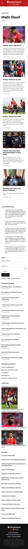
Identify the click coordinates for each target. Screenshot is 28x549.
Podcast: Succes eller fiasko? (12, 45)
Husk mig (5, 271)
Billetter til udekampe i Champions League (10, 500)
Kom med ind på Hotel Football (8, 514)
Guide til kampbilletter (7, 367)
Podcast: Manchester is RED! (12, 117)
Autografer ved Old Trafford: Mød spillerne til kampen (13, 459)
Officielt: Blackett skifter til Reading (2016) (12, 409)
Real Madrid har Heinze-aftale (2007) (11, 411)
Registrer (3, 278)
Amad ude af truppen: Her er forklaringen (10, 334)
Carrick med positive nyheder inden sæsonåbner (12, 357)
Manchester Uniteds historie (9, 378)
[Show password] (25, 268)
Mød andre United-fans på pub (9, 370)
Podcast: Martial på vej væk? (12, 79)
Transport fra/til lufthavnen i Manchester (10, 504)
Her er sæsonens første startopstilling (9, 339)
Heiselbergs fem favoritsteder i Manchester (11, 518)
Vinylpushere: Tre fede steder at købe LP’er (11, 473)
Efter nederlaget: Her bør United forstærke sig (11, 292)
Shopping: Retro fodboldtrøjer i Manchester (11, 487)
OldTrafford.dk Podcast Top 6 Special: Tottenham (12, 189)
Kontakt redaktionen (13, 532)
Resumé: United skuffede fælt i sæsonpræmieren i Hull (13, 328)
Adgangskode (4, 266)
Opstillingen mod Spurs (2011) (9, 386)
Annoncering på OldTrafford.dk (13, 534)
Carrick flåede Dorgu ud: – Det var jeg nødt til (11, 286)
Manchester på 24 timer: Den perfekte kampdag (12, 491)
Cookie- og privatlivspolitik (14, 536)
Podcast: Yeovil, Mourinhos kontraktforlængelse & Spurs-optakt (12, 152)
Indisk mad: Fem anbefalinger (8, 469)
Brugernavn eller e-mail (6, 260)
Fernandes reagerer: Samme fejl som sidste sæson (12, 323)
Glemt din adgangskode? (13, 278)
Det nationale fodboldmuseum (8, 455)
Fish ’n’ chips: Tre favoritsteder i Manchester (11, 483)
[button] (2, 3)
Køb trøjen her (5, 375)
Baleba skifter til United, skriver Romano (10, 352)
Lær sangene (4, 372)
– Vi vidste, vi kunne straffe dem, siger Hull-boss (12, 305)
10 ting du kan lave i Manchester (8, 496)
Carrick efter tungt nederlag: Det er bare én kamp (12, 310)
